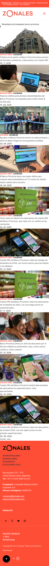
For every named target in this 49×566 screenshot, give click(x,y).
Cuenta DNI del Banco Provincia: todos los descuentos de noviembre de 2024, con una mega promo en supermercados (24, 305)
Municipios (9, 455)
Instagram (25, 520)
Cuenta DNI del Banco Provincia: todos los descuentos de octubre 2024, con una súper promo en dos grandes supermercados (24, 430)
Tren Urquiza (24, 4)
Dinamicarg (9, 539)
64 (8, 439)
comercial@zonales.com (13, 496)
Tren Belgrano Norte (10, 4)
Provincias (9, 461)
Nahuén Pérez (42, 3)
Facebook (6, 520)
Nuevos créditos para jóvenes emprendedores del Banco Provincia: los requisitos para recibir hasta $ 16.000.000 (22, 99)
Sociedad (17, 55)
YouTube (18, 520)
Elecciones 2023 (12, 464)
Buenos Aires (6, 55)
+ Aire (6, 536)
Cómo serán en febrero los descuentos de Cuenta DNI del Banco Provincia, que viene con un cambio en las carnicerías (24, 221)
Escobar (4, 135)
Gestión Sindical (11, 533)
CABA (17, 455)
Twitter (12, 520)
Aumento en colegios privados (24, 3)
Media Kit (8, 510)
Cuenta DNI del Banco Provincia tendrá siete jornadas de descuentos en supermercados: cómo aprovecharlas (24, 388)
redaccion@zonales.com (13, 499)
